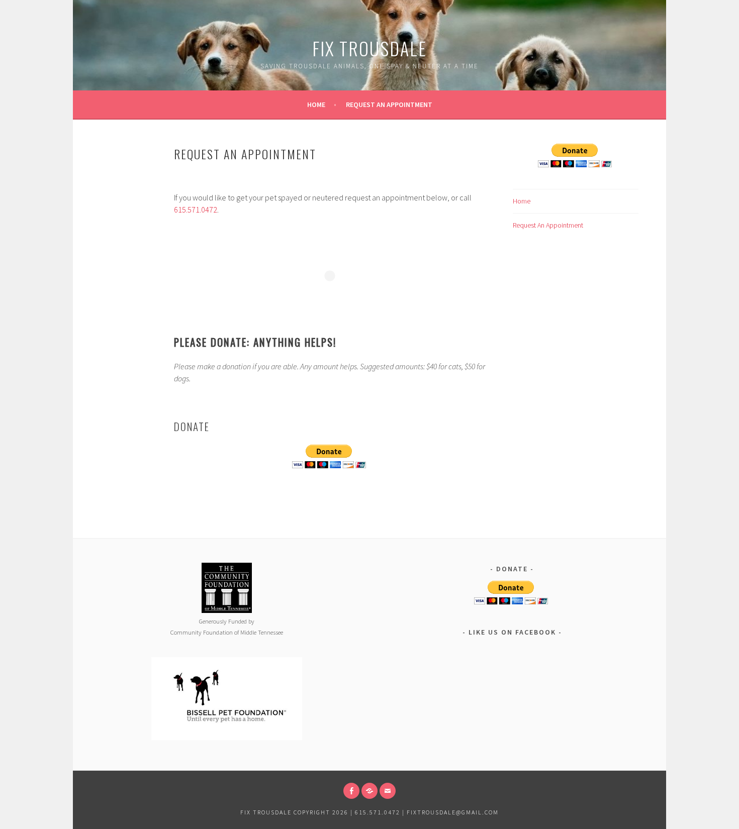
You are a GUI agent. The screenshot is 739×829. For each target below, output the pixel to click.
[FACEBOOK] (351, 791)
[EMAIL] (388, 791)
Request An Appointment (389, 104)
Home (316, 104)
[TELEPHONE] (369, 791)
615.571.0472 (195, 209)
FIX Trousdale (369, 48)
